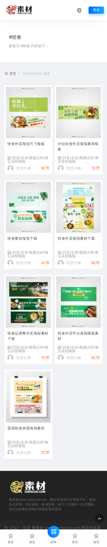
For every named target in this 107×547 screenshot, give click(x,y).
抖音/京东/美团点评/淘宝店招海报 (27, 159)
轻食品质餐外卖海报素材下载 (27, 336)
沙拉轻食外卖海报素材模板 (78, 146)
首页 (13, 73)
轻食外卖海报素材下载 (76, 238)
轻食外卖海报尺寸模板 (26, 143)
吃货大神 (23, 168)
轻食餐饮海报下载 (22, 238)
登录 (96, 10)
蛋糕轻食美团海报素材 (26, 428)
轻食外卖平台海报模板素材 (78, 336)
